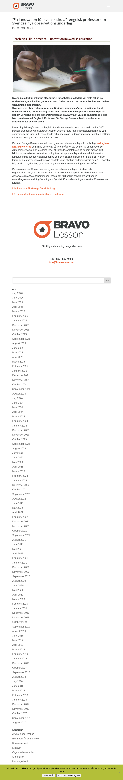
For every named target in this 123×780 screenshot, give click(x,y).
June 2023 (18, 457)
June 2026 (18, 297)
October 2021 (19, 530)
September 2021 (21, 535)
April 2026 (17, 307)
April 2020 (17, 594)
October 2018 (19, 667)
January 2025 (19, 371)
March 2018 (18, 690)
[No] (119, 772)
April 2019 (17, 645)
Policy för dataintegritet (69, 775)
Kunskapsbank (20, 743)
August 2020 (19, 581)
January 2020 (19, 608)
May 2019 (17, 640)
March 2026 (18, 311)
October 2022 (19, 489)
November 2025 (20, 329)
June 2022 (18, 503)
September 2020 (21, 576)
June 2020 (18, 585)
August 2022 (19, 498)
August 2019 (19, 631)
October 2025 (19, 334)
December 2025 (20, 325)
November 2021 (20, 526)
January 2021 (19, 562)
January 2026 (19, 320)
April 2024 (17, 412)
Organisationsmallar (23, 752)
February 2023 (20, 476)
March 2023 (18, 471)
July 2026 (17, 293)
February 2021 (20, 558)
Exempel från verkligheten (26, 738)
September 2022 (21, 494)
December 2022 (20, 485)
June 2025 (18, 348)
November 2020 (20, 572)
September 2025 (21, 339)
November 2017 (20, 709)
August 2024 (19, 393)
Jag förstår (48, 775)
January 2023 (19, 480)
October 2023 (19, 439)
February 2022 (20, 517)
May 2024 (17, 407)
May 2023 (17, 462)
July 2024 (17, 398)
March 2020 (18, 599)
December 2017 (20, 704)
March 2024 (18, 416)
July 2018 (17, 681)
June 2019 (18, 635)
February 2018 (20, 695)
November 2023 (20, 434)
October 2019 (19, 622)
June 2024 (18, 403)
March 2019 (18, 649)
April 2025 (17, 357)
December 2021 (20, 521)
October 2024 (19, 384)
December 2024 (20, 375)
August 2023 (19, 448)
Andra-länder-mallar (23, 734)
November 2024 (20, 380)
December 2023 (20, 430)
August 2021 (19, 540)
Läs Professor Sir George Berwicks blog (33, 188)
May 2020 (17, 590)
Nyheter (31, 28)
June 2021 (18, 544)
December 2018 (20, 663)
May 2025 (17, 352)
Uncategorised (20, 761)
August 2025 (19, 343)
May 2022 (17, 508)
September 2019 (21, 626)
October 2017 (19, 713)
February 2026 (20, 316)
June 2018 (18, 686)
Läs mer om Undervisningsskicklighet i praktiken (38, 194)
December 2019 (20, 613)
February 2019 (20, 654)
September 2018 (21, 672)
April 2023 (17, 466)
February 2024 (20, 421)
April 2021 (17, 553)
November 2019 (20, 617)
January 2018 (19, 699)
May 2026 (17, 302)
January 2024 (19, 425)
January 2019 (19, 658)
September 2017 (21, 718)
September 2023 (21, 444)
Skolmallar (18, 757)
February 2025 (20, 366)
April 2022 (17, 512)
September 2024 (21, 389)
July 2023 (17, 453)
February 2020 (20, 603)
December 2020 (20, 567)
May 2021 (17, 549)
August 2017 (19, 722)
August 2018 (19, 677)
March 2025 (18, 361)
